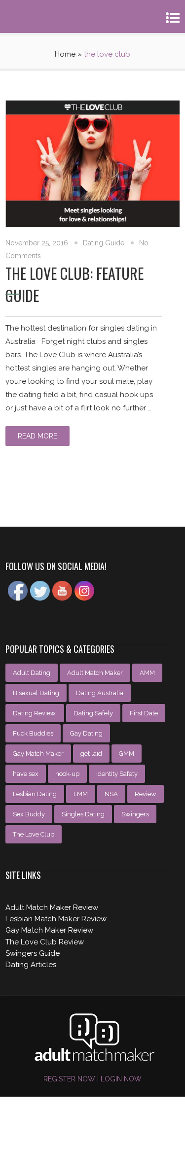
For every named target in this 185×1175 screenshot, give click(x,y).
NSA (111, 794)
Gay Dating (86, 733)
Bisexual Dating (36, 693)
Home (65, 54)
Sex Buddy (29, 814)
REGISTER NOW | (71, 1079)
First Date (144, 713)
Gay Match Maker (38, 753)
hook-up (67, 773)
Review (145, 794)
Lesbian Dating (35, 794)
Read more (37, 436)
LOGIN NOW (120, 1079)
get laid (91, 753)
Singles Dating (83, 814)
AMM (147, 672)
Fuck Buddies (33, 733)
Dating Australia (99, 693)
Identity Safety (117, 773)
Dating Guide (103, 243)
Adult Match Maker (95, 672)
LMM (81, 794)
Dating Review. (35, 713)
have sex (25, 773)
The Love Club (33, 834)
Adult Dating (31, 672)
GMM (126, 753)
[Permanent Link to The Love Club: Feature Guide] (92, 224)
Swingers (135, 814)
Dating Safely (93, 713)
